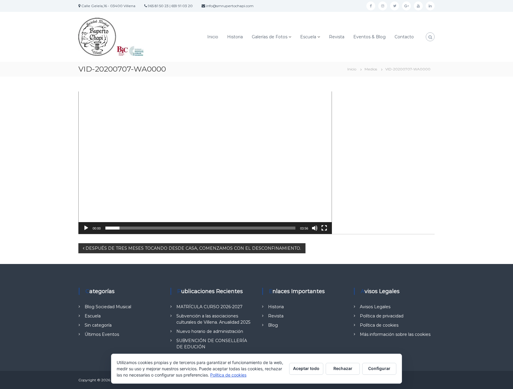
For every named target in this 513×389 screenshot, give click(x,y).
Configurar (379, 368)
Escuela (308, 36)
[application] (205, 162)
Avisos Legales (375, 306)
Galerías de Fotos (269, 36)
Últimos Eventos (102, 334)
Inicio (212, 36)
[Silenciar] (315, 228)
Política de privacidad (381, 316)
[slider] (200, 228)
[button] (205, 163)
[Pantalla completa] (324, 228)
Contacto (404, 36)
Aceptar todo (306, 368)
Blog (273, 325)
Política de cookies (379, 325)
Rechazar (342, 368)
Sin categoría (98, 325)
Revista (336, 36)
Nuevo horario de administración (209, 331)
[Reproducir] (86, 228)
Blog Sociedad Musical (108, 306)
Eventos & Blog (369, 36)
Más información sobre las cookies (395, 334)
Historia (235, 36)
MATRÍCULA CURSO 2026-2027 (209, 306)
